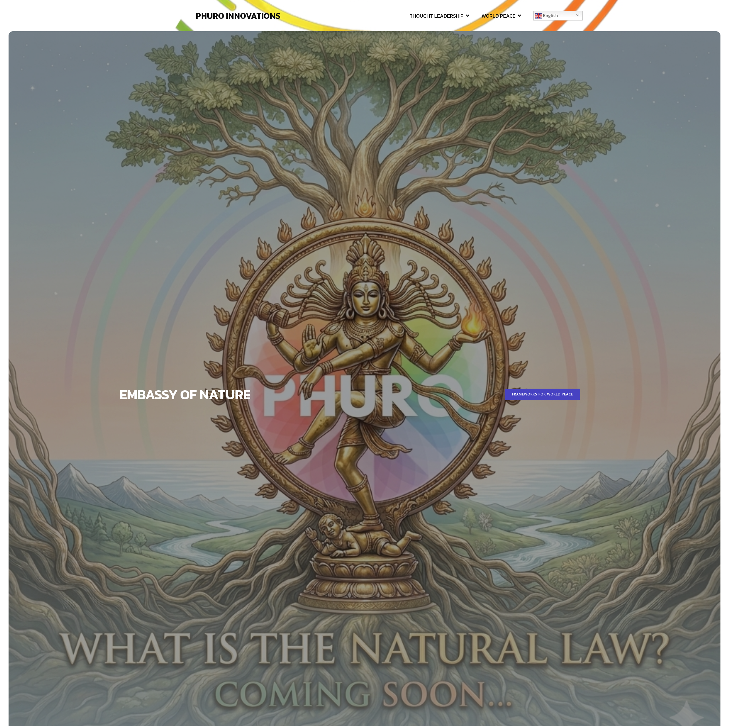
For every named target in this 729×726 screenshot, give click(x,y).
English (550, 15)
